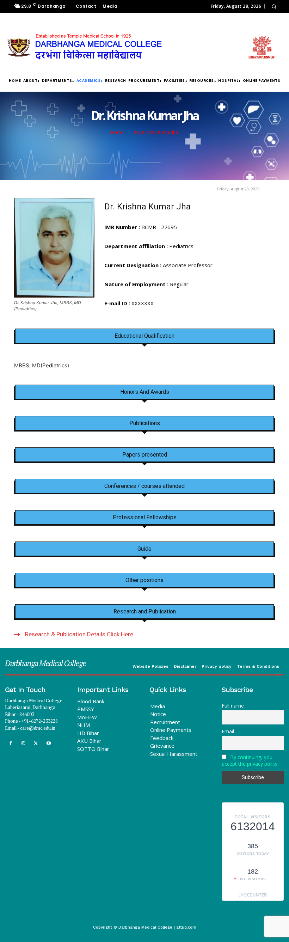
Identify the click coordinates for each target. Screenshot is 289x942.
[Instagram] (23, 743)
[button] (274, 6)
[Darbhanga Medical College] (141, 47)
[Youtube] (48, 743)
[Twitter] (35, 743)
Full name (233, 705)
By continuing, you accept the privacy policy (249, 760)
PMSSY (85, 708)
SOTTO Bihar (93, 748)
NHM (83, 724)
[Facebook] (10, 743)
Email (228, 731)
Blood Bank (90, 701)
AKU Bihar (89, 740)
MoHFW (87, 717)
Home (117, 132)
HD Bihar (88, 732)
